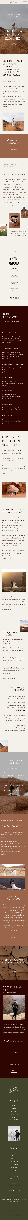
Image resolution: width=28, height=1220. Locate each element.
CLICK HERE (14, 780)
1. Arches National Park (10, 333)
